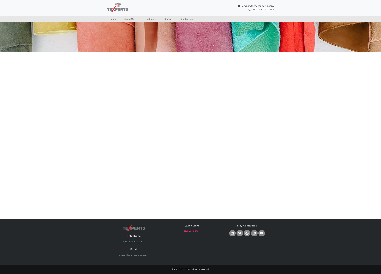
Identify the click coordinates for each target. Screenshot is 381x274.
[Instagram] (254, 233)
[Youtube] (261, 233)
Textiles (149, 19)
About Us (129, 19)
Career (168, 19)
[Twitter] (239, 233)
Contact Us (187, 19)
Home (113, 19)
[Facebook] (247, 233)
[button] (131, 19)
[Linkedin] (232, 233)
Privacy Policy (190, 231)
